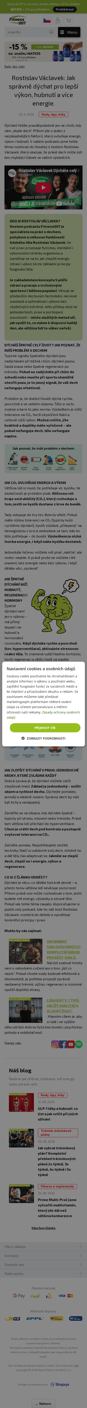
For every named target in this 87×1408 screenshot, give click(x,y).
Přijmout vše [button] (45, 728)
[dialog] (43, 704)
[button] (43, 738)
